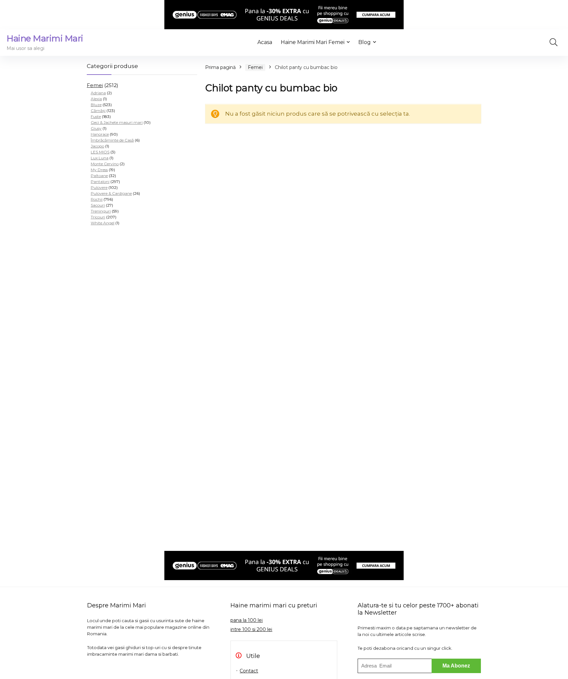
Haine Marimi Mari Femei (312, 42)
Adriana (98, 92)
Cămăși (98, 110)
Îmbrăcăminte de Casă (112, 140)
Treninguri (101, 211)
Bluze (96, 104)
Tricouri (98, 217)
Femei (95, 85)
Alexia (96, 98)
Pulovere (99, 187)
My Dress (99, 169)
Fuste (96, 116)
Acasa (264, 42)
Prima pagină (220, 67)
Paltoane (99, 175)
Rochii (97, 199)
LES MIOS (100, 151)
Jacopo (97, 146)
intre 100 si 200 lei (251, 629)
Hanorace (100, 134)
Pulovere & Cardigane (111, 193)
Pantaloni (100, 181)
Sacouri (98, 205)
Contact (249, 671)
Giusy (96, 128)
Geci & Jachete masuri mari (117, 122)
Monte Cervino (105, 163)
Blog (364, 42)
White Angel (102, 222)
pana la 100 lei (246, 620)
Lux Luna (99, 157)
